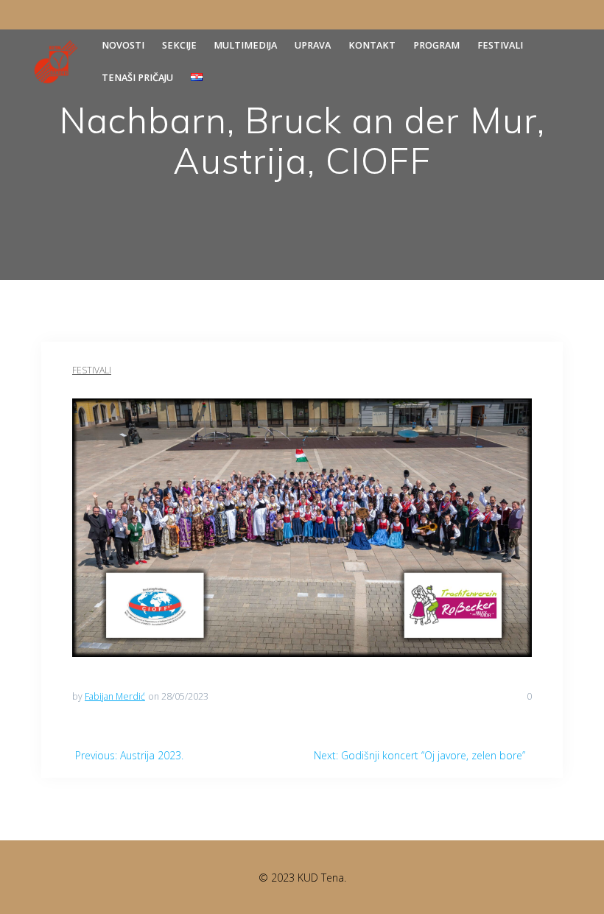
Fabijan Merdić (115, 696)
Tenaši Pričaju (137, 77)
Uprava (313, 45)
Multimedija (245, 45)
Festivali (500, 45)
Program (436, 45)
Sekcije (179, 45)
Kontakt (372, 45)
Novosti (123, 45)
